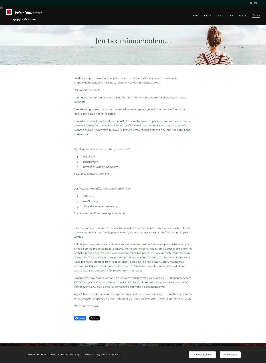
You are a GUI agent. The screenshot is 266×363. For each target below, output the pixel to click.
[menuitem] (197, 15)
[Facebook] (251, 3)
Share (82, 318)
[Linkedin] (256, 3)
